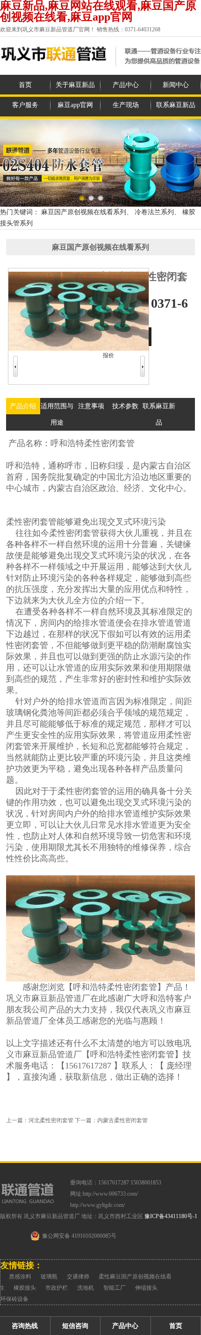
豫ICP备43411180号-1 (170, 1216)
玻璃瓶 (49, 1276)
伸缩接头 (146, 1287)
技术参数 (125, 406)
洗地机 (85, 1287)
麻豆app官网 (75, 104)
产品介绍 (23, 406)
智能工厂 (114, 1287)
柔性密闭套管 (109, 443)
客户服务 (25, 104)
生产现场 (126, 104)
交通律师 (78, 1276)
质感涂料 (20, 1276)
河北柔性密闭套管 (51, 1120)
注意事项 (91, 406)
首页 (25, 84)
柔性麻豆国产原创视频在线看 (135, 1276)
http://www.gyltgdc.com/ (97, 1205)
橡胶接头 (25, 1287)
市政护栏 (56, 1287)
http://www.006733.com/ (110, 1194)
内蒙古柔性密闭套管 (122, 1120)
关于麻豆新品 (75, 84)
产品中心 (126, 84)
